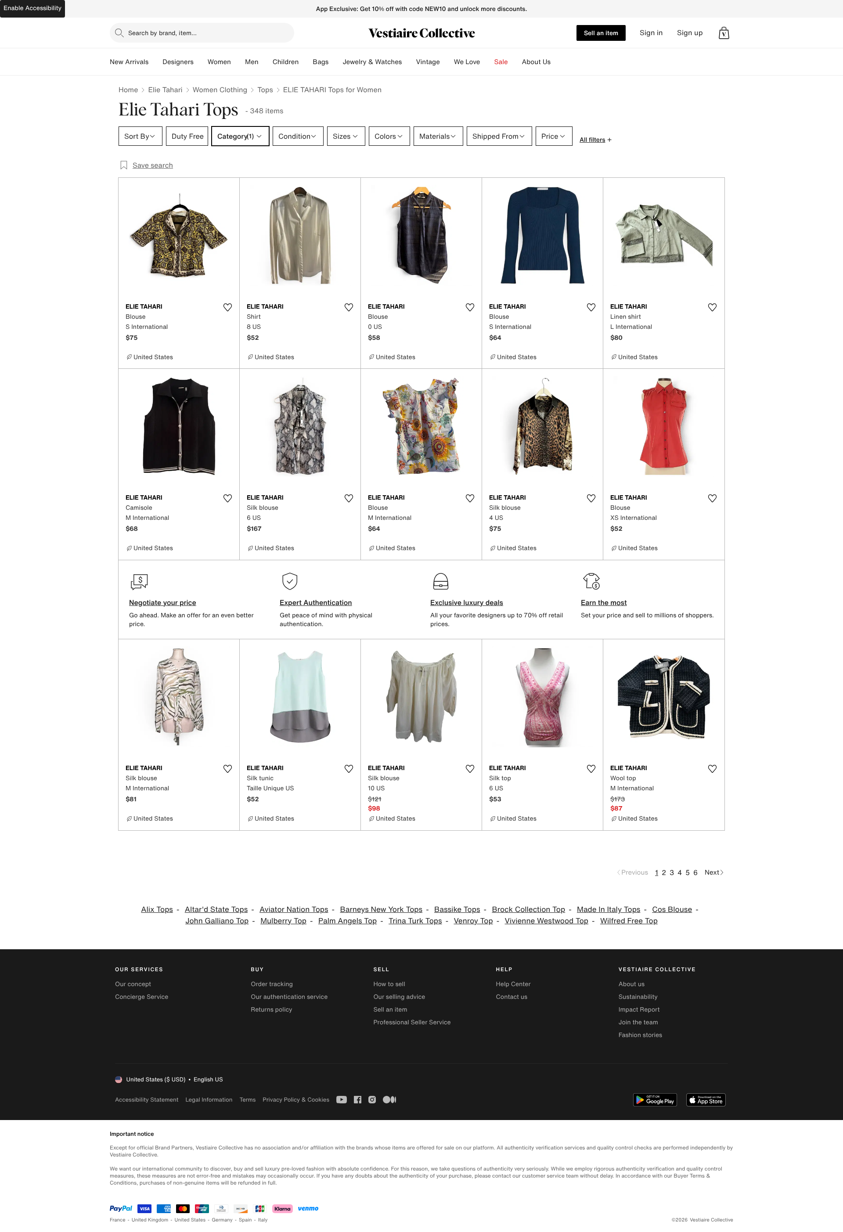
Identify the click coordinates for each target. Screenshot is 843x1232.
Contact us (512, 996)
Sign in (651, 32)
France (118, 1220)
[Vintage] (446, 61)
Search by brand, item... (162, 32)
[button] (724, 33)
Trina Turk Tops (415, 920)
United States (190, 1220)
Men (252, 62)
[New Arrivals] (155, 61)
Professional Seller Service (411, 1022)
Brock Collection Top (528, 909)
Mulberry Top (283, 920)
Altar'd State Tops (216, 909)
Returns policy (271, 1009)
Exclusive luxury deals (466, 602)
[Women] (237, 61)
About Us (536, 62)
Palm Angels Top (347, 920)
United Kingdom (150, 1220)
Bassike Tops (457, 909)
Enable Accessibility (32, 8)
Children (286, 62)
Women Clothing (220, 89)
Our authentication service (289, 996)
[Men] (265, 61)
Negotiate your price (162, 602)
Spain (245, 1220)
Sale (501, 62)
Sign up (690, 32)
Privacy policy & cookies (296, 1099)
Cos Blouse (672, 909)
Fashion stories (640, 1035)
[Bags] (335, 61)
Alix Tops (157, 909)
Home (128, 89)
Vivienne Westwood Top (547, 920)
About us (632, 984)
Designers (178, 62)
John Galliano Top (217, 920)
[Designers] (200, 61)
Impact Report (639, 1009)
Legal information (208, 1099)
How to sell (389, 984)
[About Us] (557, 61)
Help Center (513, 984)
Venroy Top (473, 920)
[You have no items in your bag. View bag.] (724, 33)
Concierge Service (141, 996)
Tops (265, 89)
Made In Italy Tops (608, 909)
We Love (467, 62)
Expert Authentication (316, 602)
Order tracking (272, 984)
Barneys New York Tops (381, 909)
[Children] (305, 61)
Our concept (133, 984)
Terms (247, 1099)
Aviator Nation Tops (293, 909)
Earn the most (604, 602)
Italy (263, 1220)
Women (219, 62)
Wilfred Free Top (629, 920)
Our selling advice (399, 996)
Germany (222, 1220)
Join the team (638, 1022)
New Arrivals (129, 62)
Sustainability (638, 996)
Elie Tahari (165, 89)
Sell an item (601, 32)
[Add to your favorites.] (227, 307)
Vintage (428, 62)
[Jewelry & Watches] (408, 61)
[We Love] (487, 61)
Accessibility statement (146, 1099)
